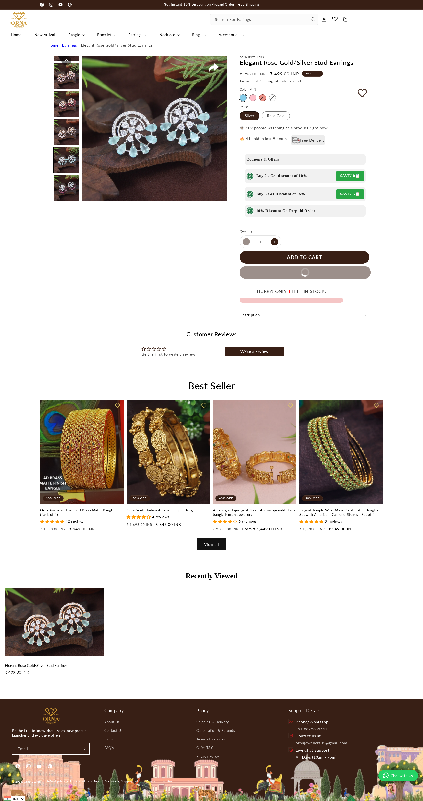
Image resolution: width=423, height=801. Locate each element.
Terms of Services (210, 739)
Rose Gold (276, 116)
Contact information (160, 781)
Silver (249, 116)
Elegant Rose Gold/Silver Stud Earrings (36, 665)
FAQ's (109, 748)
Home (52, 45)
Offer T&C (204, 748)
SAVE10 (347, 176)
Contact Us (113, 730)
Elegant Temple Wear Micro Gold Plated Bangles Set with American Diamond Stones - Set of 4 (338, 512)
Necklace (167, 34)
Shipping (266, 81)
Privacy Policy (207, 756)
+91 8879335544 (311, 728)
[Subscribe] (83, 748)
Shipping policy (131, 781)
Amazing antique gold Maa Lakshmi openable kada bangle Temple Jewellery (254, 512)
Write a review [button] (254, 351)
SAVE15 (347, 194)
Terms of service (105, 781)
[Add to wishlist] (356, 93)
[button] (76, 34)
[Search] (313, 19)
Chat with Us (402, 775)
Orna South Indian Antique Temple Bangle (161, 510)
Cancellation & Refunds (215, 730)
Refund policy (56, 781)
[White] (272, 97)
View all (211, 544)
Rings (197, 34)
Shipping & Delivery (212, 722)
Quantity (246, 231)
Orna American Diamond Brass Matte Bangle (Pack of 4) (77, 512)
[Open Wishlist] (334, 19)
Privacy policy (79, 781)
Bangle (74, 34)
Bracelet (104, 34)
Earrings (135, 34)
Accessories (229, 34)
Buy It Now (280, 270)
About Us (112, 722)
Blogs (108, 739)
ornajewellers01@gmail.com (323, 742)
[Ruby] (262, 97)
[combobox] (264, 19)
